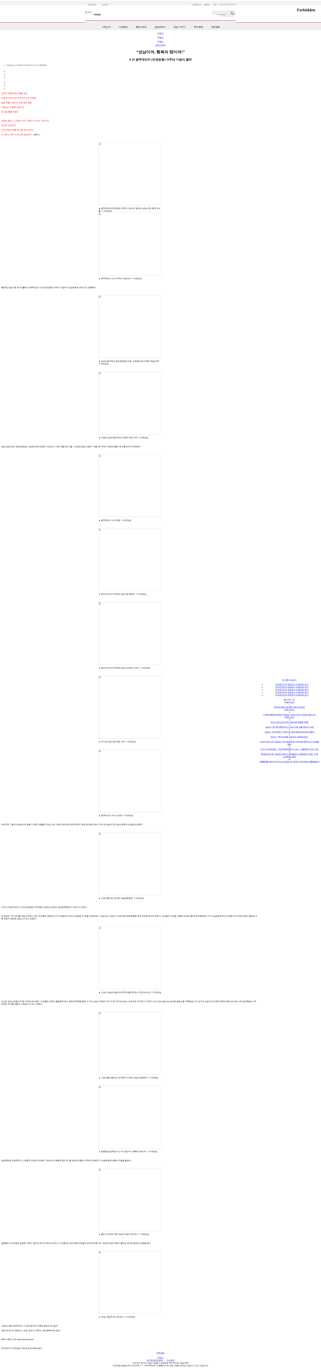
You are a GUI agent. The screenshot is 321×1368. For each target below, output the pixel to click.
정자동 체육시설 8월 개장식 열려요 (289, 707)
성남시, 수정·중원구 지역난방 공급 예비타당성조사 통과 (289, 732)
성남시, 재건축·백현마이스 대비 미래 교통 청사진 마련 (289, 727)
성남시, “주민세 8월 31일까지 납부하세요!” (289, 737)
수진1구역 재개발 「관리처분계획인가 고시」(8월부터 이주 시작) (289, 749)
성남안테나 (160, 27)
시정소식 (106, 27)
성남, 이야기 (180, 27)
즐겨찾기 (207, 4)
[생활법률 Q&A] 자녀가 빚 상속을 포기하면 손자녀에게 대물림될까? (289, 762)
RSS (214, 4)
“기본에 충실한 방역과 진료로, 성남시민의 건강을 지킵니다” (289, 715)
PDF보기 (292, 684)
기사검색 (170, 1360)
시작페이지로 (196, 4)
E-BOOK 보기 (302, 684)
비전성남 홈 (92, 4)
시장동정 (123, 27)
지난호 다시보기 (289, 680)
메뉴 (88, 26)
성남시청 (105, 4)
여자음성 (54, 66)
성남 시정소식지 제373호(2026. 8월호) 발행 (289, 722)
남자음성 (50, 66)
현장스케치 (141, 27)
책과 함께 (198, 27)
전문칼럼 (215, 27)
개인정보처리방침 (155, 1360)
